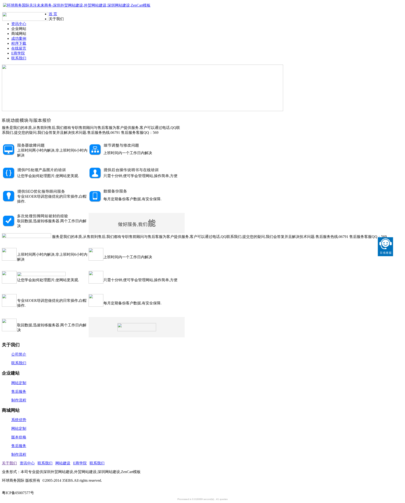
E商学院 (18, 53)
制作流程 (18, 400)
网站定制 (18, 383)
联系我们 (18, 58)
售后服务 (18, 392)
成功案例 (18, 38)
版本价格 (18, 437)
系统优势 (18, 420)
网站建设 (62, 463)
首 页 (53, 14)
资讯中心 (18, 24)
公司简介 (18, 354)
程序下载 (18, 43)
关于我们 (9, 463)
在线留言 (18, 48)
